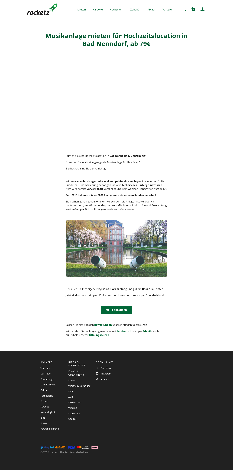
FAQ (70, 391)
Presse (43, 423)
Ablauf (151, 9)
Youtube (105, 379)
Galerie (44, 390)
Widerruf (72, 407)
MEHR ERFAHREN (116, 309)
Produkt (44, 401)
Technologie (46, 395)
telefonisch (124, 331)
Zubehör (135, 9)
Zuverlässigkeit (48, 384)
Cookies (72, 418)
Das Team (45, 373)
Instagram (106, 373)
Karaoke (98, 9)
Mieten (81, 9)
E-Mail (147, 331)
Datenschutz (74, 402)
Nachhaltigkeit (47, 412)
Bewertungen (103, 325)
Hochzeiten (116, 9)
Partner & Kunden (49, 428)
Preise (71, 380)
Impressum (74, 413)
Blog (42, 417)
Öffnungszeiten (99, 335)
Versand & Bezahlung (79, 385)
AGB (70, 396)
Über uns (45, 368)
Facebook (106, 368)
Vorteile (167, 9)
